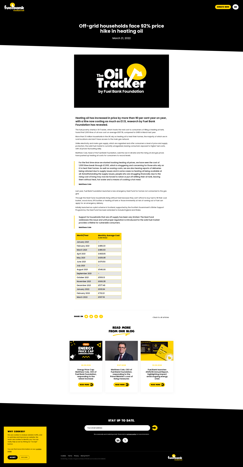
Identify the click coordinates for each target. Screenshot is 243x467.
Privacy (76, 456)
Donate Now (223, 7)
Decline (24, 457)
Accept (13, 457)
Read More (85, 384)
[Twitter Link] (152, 457)
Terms (70, 456)
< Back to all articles (160, 317)
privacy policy (131, 434)
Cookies (63, 456)
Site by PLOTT (85, 456)
